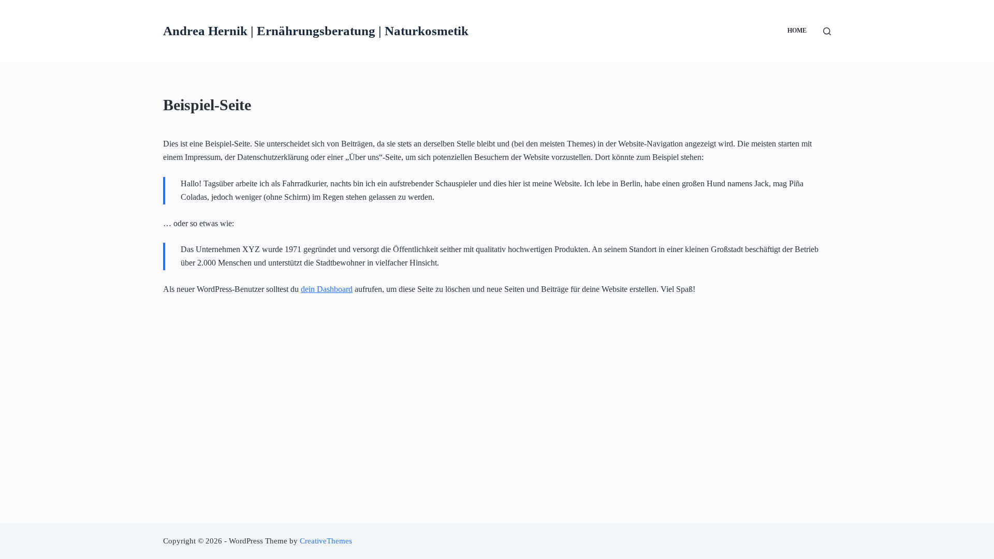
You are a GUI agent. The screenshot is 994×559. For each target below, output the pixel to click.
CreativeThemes (326, 541)
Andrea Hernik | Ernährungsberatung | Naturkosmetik (316, 31)
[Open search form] (827, 31)
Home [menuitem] (797, 30)
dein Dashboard (327, 289)
